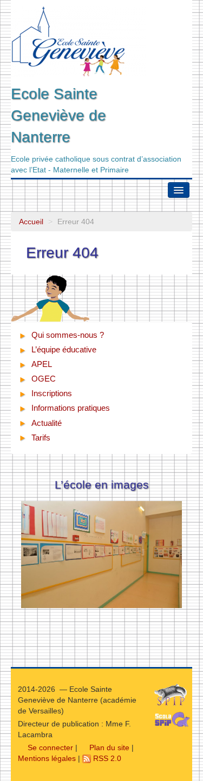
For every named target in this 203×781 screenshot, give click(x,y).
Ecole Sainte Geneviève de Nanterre (58, 115)
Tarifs (40, 437)
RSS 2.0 (106, 758)
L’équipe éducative (63, 349)
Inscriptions (51, 393)
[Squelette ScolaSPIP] (175, 722)
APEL (41, 364)
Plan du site (108, 747)
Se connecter (49, 747)
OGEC (43, 378)
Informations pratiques (70, 407)
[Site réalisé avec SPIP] (173, 697)
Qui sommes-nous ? (67, 334)
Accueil (31, 221)
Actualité (46, 423)
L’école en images (102, 484)
